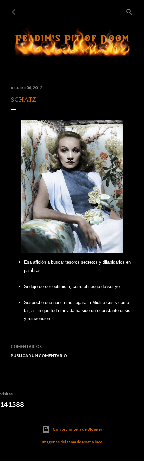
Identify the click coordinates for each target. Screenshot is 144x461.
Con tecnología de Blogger (77, 429)
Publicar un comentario (39, 355)
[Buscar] (129, 10)
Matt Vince (92, 441)
